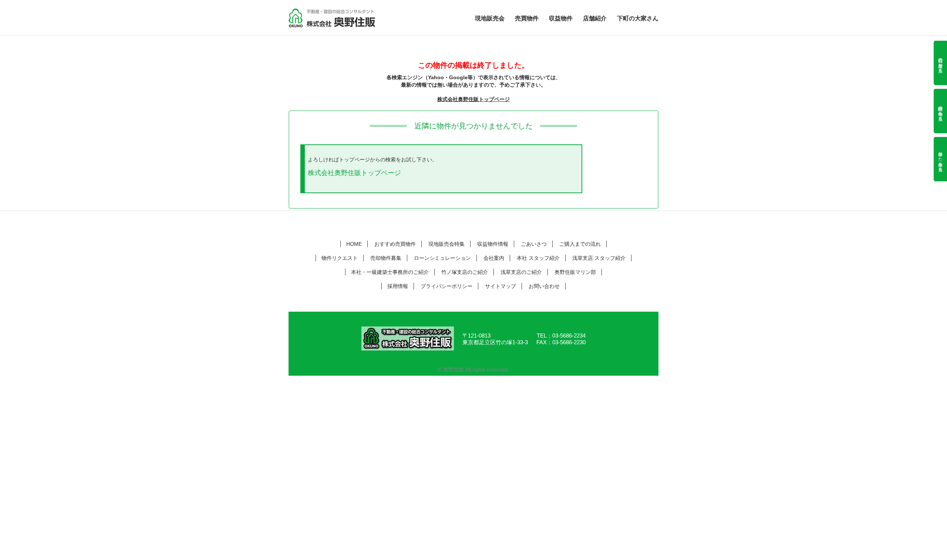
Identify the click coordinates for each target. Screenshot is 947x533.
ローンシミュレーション (442, 258)
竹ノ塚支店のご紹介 (464, 272)
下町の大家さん (637, 18)
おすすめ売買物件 (395, 244)
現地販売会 (490, 18)
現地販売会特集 (446, 244)
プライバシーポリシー (446, 286)
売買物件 (527, 18)
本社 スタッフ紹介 (538, 258)
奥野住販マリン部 (575, 272)
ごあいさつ (534, 244)
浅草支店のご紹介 (521, 272)
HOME (354, 244)
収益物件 (561, 18)
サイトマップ (500, 286)
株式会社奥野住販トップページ (473, 99)
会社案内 (493, 258)
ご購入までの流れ (580, 244)
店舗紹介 (595, 18)
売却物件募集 (385, 258)
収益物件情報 (492, 244)
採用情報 (397, 286)
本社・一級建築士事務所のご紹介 (390, 272)
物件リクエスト (339, 258)
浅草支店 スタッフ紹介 (599, 258)
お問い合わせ (544, 286)
